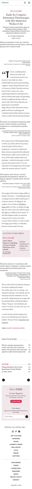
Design (16, 453)
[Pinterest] (19, 431)
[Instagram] (13, 431)
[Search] (25, 3)
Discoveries (16, 462)
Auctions (16, 456)
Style (16, 450)
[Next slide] (28, 380)
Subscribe (16, 401)
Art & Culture (16, 435)
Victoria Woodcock (17, 36)
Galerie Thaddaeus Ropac (15, 328)
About (16, 474)
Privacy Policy (16, 477)
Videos (16, 465)
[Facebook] (16, 431)
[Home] (6, 2)
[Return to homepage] (16, 427)
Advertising (16, 468)
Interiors (16, 438)
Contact (16, 480)
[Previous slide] (3, 380)
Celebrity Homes (16, 444)
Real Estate (16, 447)
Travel (16, 441)
